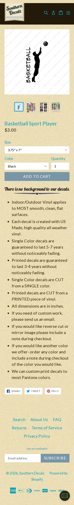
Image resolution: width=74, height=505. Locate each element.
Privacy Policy (37, 435)
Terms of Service (46, 427)
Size (8, 142)
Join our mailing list (37, 448)
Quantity (58, 158)
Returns (19, 427)
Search (19, 419)
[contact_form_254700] (65, 496)
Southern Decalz (31, 473)
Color (9, 158)
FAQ (57, 419)
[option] (19, 107)
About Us (39, 419)
